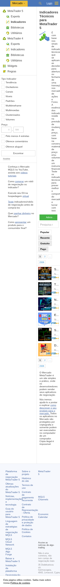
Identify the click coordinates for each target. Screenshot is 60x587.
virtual (25, 196)
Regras (12, 71)
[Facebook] (40, 533)
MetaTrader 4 (15, 38)
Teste (11, 201)
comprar (19, 181)
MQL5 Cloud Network (10, 542)
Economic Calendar (43, 515)
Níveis (9, 96)
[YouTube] (40, 538)
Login (49, 3)
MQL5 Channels (43, 498)
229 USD (51, 307)
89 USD (51, 323)
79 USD (51, 338)
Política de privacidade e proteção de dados (28, 521)
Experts (15, 16)
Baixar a (13, 560)
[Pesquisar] (40, 3)
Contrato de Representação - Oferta (30, 508)
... (50, 256)
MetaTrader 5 (15, 11)
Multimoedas (12, 110)
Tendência (11, 82)
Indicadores (18, 22)
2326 (42, 262)
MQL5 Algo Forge (9, 551)
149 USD (51, 353)
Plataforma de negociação (13, 475)
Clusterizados (13, 115)
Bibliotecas (17, 27)
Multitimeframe (13, 105)
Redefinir (6, 159)
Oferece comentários (17, 141)
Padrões (10, 101)
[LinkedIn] (46, 538)
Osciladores (12, 87)
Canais (9, 91)
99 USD (51, 277)
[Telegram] (46, 533)
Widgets (12, 66)
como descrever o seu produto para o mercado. (48, 409)
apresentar (20, 222)
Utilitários (16, 33)
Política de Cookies (27, 530)
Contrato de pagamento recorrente (28, 496)
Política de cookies (20, 583)
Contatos (26, 536)
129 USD (51, 292)
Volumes (10, 119)
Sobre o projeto (26, 472)
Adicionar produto (51, 217)
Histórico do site (26, 479)
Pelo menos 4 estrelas (17, 136)
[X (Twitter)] (51, 533)
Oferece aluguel (14, 146)
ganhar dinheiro (22, 213)
